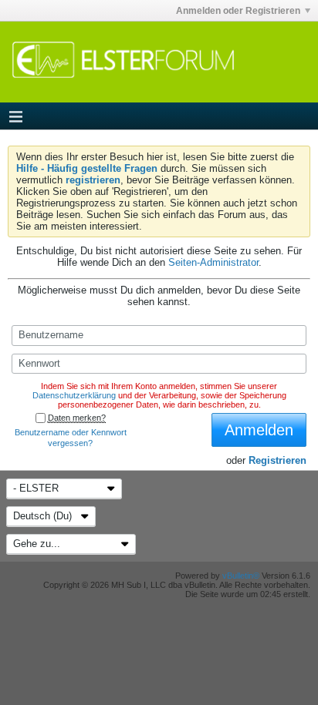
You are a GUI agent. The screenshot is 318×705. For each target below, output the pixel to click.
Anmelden (259, 429)
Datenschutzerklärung (74, 395)
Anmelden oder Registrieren (238, 10)
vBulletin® (240, 575)
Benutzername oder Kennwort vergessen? (71, 438)
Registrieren (277, 460)
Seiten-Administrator (213, 262)
